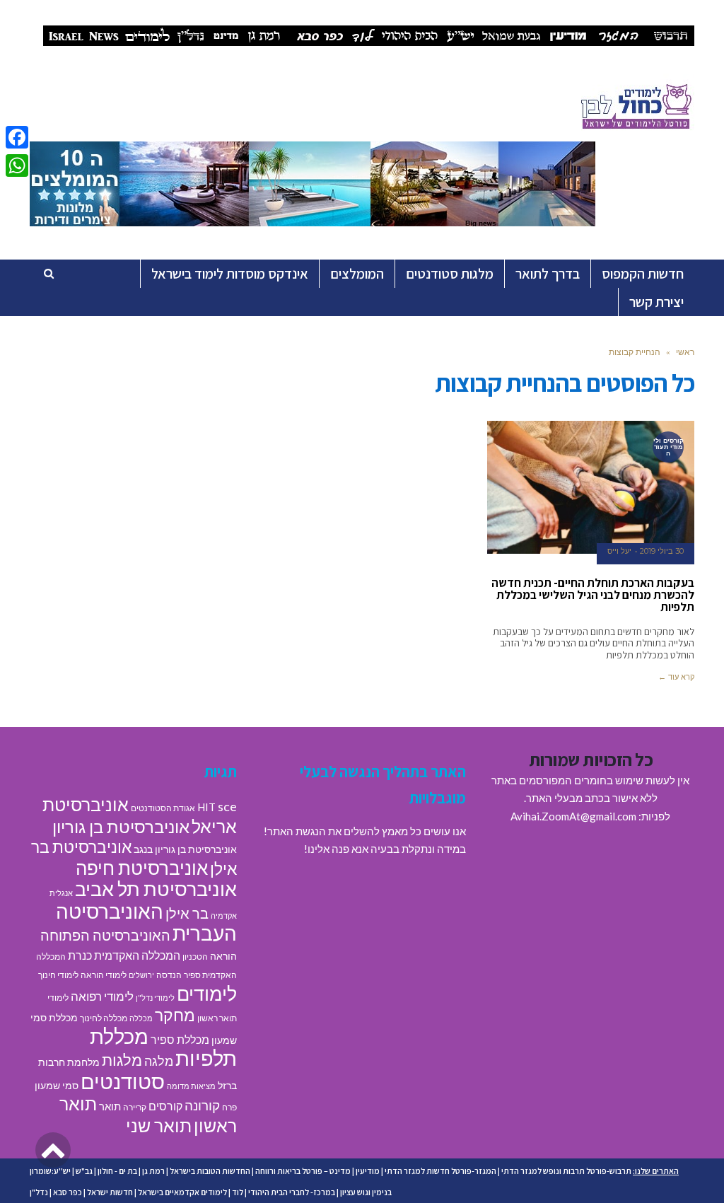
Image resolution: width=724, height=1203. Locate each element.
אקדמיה (224, 915)
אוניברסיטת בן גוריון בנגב (185, 849)
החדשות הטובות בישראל (210, 1171)
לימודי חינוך (58, 975)
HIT (206, 807)
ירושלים (141, 975)
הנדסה (169, 975)
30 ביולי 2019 (662, 551)
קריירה (134, 1107)
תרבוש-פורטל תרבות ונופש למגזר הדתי (566, 1171)
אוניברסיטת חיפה (142, 867)
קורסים (165, 1105)
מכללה (141, 1018)
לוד (237, 1192)
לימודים (207, 993)
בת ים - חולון (117, 1171)
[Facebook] (17, 137)
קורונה (202, 1105)
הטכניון (195, 956)
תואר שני (159, 1125)
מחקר (175, 1015)
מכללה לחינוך (103, 1018)
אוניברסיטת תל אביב (156, 888)
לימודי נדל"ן (155, 997)
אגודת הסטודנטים (163, 808)
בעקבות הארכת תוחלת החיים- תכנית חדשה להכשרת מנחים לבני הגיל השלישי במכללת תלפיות (592, 595)
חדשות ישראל (110, 1192)
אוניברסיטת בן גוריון (120, 826)
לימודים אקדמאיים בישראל (182, 1192)
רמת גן (153, 1171)
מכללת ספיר (180, 1039)
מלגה (158, 1061)
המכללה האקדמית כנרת (124, 955)
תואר (110, 1106)
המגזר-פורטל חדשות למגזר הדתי (440, 1171)
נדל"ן (39, 1192)
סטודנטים (123, 1081)
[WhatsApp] (17, 165)
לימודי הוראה (104, 975)
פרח (229, 1107)
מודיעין (368, 1171)
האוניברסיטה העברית (146, 923)
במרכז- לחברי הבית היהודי (291, 1192)
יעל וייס (619, 551)
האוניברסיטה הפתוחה (105, 934)
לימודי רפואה (102, 996)
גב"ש (84, 1171)
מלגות (122, 1059)
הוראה (223, 956)
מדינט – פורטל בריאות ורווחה (303, 1171)
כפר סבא (67, 1192)
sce (227, 806)
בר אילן (187, 913)
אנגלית (61, 892)
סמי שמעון (56, 1085)
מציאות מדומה (191, 1086)
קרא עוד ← (676, 677)
